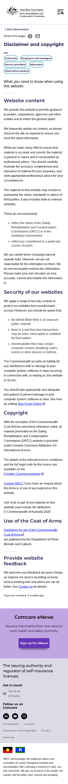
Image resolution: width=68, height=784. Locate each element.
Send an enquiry (14, 693)
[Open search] (60, 12)
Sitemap (8, 737)
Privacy (46, 730)
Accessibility (11, 724)
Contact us (26, 586)
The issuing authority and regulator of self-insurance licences (28, 670)
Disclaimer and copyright (20, 730)
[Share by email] (37, 36)
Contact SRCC (14, 483)
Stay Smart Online (30, 403)
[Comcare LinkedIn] (6, 716)
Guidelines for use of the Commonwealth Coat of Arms (30, 532)
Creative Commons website (22, 473)
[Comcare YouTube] (15, 716)
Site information (18, 29)
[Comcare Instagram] (24, 716)
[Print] (30, 36)
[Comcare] (25, 12)
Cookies (29, 724)
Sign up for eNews (34, 643)
